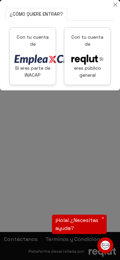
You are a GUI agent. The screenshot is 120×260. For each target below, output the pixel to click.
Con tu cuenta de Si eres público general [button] (87, 56)
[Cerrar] (115, 4)
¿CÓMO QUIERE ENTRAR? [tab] (36, 14)
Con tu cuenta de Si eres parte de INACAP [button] (32, 56)
